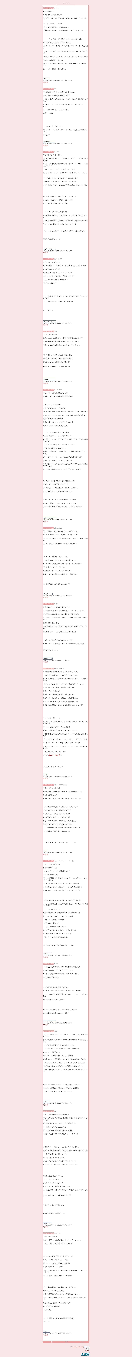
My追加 (45, 82)
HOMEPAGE (80, 1347)
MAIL (74, 1347)
